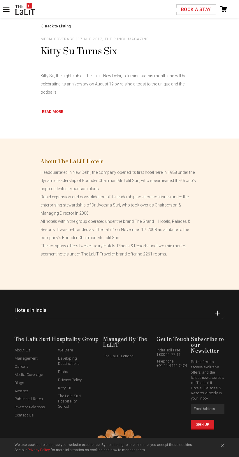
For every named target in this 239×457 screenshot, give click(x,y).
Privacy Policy (70, 380)
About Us (22, 350)
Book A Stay (196, 9)
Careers (22, 366)
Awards (22, 391)
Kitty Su (64, 388)
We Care (65, 350)
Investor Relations (30, 407)
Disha (63, 372)
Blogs (19, 383)
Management (26, 358)
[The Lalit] (25, 9)
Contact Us (24, 415)
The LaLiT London (118, 356)
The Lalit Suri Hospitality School (69, 401)
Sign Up (202, 425)
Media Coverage (29, 374)
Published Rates (29, 399)
